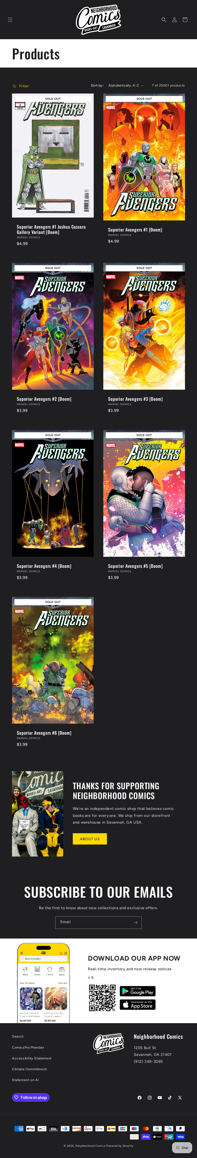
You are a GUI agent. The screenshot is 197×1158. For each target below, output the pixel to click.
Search (18, 1036)
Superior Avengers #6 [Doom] (44, 732)
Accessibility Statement (32, 1058)
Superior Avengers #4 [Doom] (44, 566)
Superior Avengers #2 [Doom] (44, 398)
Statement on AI (25, 1080)
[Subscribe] (135, 922)
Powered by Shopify (119, 1145)
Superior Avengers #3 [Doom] (135, 398)
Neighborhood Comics (90, 1145)
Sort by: (97, 85)
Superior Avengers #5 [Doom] (135, 566)
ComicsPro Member (28, 1047)
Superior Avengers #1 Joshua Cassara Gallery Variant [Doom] (51, 229)
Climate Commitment (29, 1069)
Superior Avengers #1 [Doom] (135, 229)
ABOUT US (90, 839)
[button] (10, 19)
